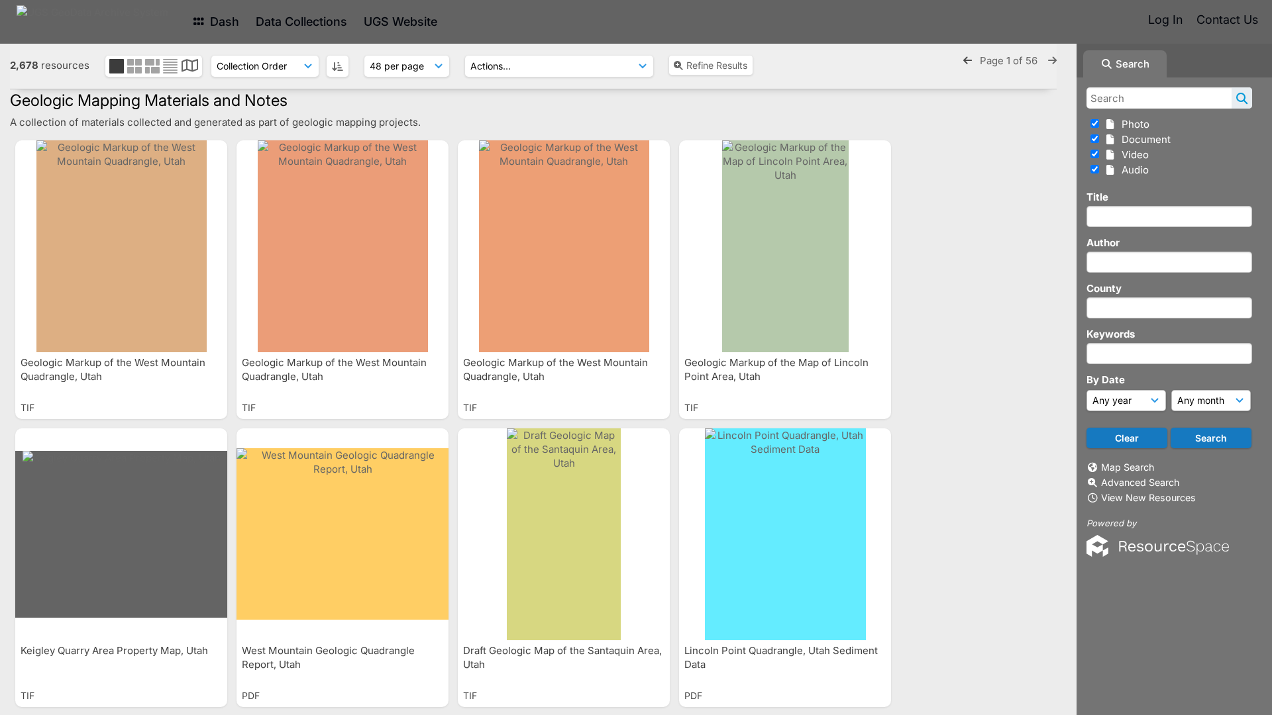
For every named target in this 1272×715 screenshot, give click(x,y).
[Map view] (189, 67)
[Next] (1052, 60)
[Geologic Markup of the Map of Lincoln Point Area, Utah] (785, 246)
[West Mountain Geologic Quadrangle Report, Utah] (343, 534)
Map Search (1127, 467)
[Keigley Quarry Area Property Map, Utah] (121, 534)
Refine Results (716, 65)
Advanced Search (1140, 482)
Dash (223, 21)
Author (1103, 242)
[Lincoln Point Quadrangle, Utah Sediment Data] (785, 534)
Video (1132, 154)
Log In (1165, 19)
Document (1143, 139)
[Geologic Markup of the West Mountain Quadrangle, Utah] (121, 246)
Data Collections (301, 21)
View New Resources (1148, 497)
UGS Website (400, 21)
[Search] (1242, 98)
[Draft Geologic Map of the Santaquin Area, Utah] (564, 534)
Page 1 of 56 (1010, 60)
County (1104, 288)
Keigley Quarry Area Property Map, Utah (116, 650)
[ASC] (337, 66)
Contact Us (1227, 19)
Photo (1132, 124)
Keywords (1110, 334)
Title (1097, 197)
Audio (1132, 170)
